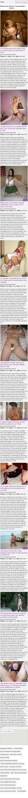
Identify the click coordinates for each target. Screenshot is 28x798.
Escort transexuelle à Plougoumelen (10, 751)
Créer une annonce (21, 2)
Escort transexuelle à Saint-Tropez (10, 779)
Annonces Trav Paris (15, 766)
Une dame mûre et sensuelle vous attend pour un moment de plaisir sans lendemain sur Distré (13, 685)
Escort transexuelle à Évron (8, 785)
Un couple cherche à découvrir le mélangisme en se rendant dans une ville (13, 488)
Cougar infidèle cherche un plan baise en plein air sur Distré (12, 423)
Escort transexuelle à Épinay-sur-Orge (11, 788)
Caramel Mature (18, 748)
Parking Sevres (4, 754)
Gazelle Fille (3, 776)
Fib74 (2, 2)
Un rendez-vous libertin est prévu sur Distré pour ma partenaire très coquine (13, 280)
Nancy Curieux (4, 766)
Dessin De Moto (4, 757)
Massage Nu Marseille (6, 748)
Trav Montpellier (21, 791)
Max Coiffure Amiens (16, 754)
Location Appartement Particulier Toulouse (12, 763)
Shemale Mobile (4, 773)
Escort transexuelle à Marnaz (19, 773)
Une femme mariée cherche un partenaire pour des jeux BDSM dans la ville (12, 365)
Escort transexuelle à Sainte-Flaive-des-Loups (13, 769)
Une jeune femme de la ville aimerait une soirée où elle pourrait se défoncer (13, 553)
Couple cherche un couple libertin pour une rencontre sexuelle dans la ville (13, 128)
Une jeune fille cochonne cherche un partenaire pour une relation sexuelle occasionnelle (13, 615)
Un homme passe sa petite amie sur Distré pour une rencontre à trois (12, 50)
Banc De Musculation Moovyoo (8, 760)
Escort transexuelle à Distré (8, 791)
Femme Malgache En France (8, 782)
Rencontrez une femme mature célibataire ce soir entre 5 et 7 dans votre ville (12, 205)
